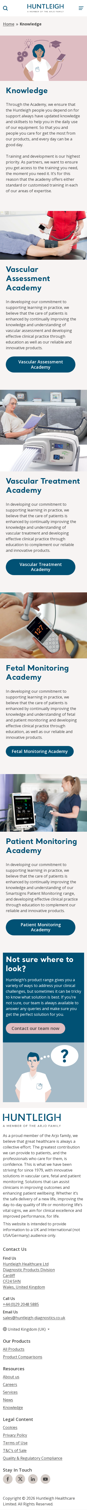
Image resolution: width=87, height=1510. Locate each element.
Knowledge (13, 1407)
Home (8, 24)
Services (10, 1392)
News (8, 1400)
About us (11, 1377)
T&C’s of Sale (15, 1450)
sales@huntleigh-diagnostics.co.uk (34, 1318)
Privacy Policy (15, 1435)
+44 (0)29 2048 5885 (21, 1304)
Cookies (10, 1427)
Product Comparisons (22, 1357)
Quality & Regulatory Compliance (32, 1458)
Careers (10, 1384)
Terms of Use (15, 1443)
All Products (13, 1349)
